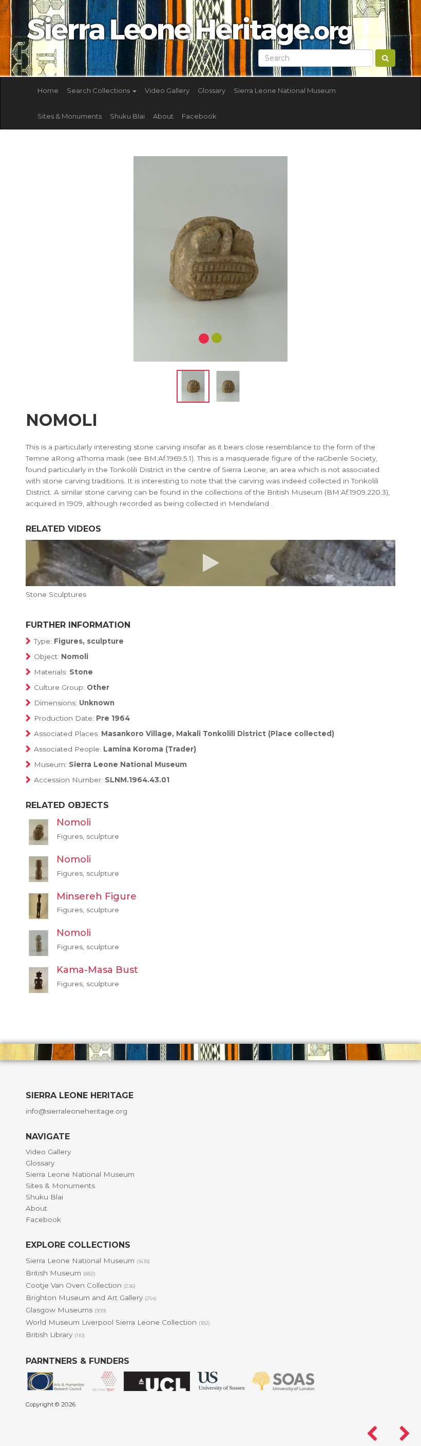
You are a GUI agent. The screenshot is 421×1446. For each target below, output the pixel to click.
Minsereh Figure (96, 896)
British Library (55, 1334)
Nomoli (73, 822)
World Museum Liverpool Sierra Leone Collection (118, 1322)
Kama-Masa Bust (97, 969)
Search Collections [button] (99, 90)
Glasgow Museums (66, 1310)
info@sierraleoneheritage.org (76, 1111)
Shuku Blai (127, 116)
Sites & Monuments (69, 116)
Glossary (211, 90)
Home (48, 90)
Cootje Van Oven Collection (81, 1285)
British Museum (60, 1273)
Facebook (199, 116)
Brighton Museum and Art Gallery (91, 1297)
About (163, 116)
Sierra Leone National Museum (285, 90)
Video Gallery (167, 90)
